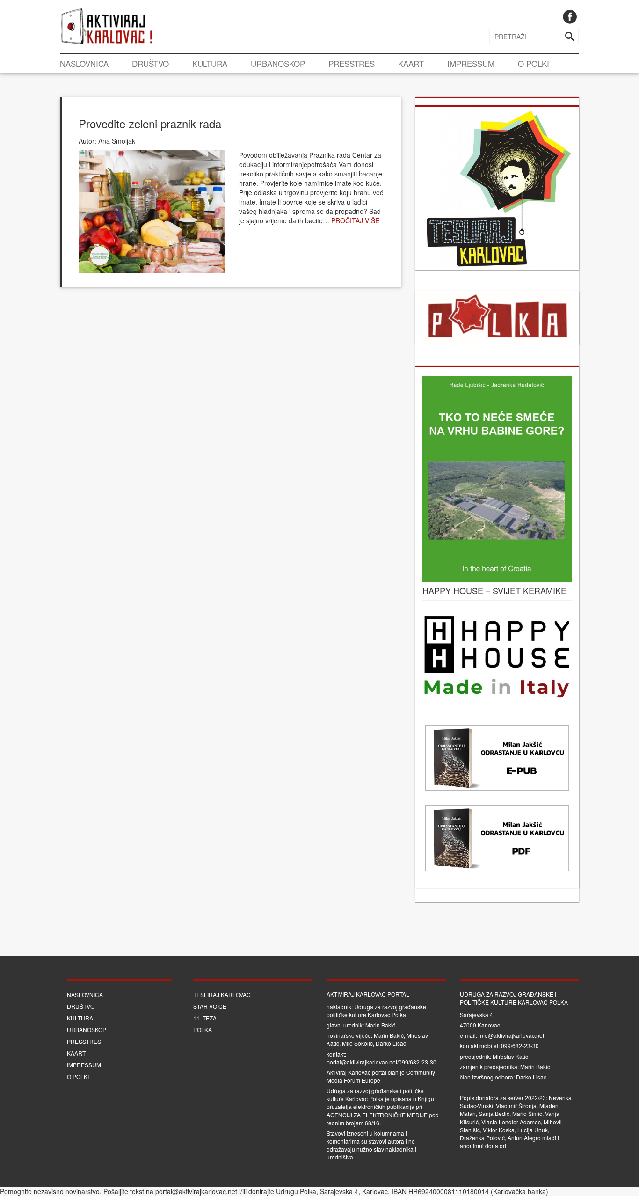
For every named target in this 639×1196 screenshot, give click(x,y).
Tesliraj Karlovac (222, 994)
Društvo (150, 63)
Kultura (209, 63)
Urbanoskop (278, 63)
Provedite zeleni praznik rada (150, 123)
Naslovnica (84, 63)
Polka (202, 1030)
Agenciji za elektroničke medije (377, 1115)
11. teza (205, 1018)
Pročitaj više (355, 220)
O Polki (533, 63)
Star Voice (209, 1006)
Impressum (470, 63)
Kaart (411, 63)
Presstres (351, 63)
